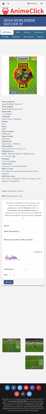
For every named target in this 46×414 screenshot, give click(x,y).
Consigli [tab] (5, 37)
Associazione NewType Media (17, 401)
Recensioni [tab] (38, 32)
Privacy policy (34, 410)
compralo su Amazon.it (16, 149)
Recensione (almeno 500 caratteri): (18, 240)
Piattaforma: (9, 269)
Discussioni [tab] (28, 37)
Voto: (6, 275)
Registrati (33, 3)
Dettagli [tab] (6, 32)
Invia (10, 282)
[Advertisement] (23, 311)
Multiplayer (17, 119)
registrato (5, 174)
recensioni (7, 156)
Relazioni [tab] (16, 37)
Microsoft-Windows (19, 166)
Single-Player (7, 119)
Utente (6, 226)
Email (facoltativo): (12, 231)
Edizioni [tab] (27, 32)
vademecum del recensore (15, 213)
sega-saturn (6, 166)
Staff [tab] (18, 32)
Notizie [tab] (40, 37)
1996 (4, 129)
